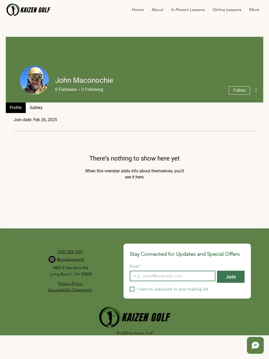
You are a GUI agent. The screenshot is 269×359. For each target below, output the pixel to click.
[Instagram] (52, 259)
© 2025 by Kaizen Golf (135, 333)
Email (135, 266)
